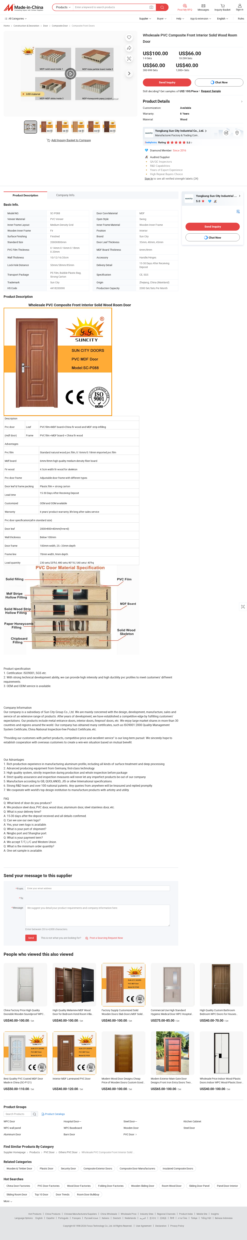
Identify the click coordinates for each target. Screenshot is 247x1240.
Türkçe (194, 1218)
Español (50, 1218)
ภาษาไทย (182, 1218)
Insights (215, 1213)
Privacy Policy (177, 1225)
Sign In (149, 178)
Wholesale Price (128, 1213)
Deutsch (117, 1218)
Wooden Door (131, 1128)
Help (178, 18)
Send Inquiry (167, 82)
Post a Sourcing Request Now (104, 938)
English (39, 1218)
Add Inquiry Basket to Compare (71, 140)
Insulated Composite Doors (178, 1168)
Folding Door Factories (111, 1185)
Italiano (105, 1218)
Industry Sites (146, 1213)
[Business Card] (238, 211)
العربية (143, 1218)
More (7, 1201)
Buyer (160, 18)
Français (76, 1218)
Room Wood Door (172, 1185)
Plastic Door (46, 1168)
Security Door (68, 1168)
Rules (241, 18)
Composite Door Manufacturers (137, 1168)
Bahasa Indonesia (224, 1218)
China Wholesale (109, 1213)
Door (45, 25)
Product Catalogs (54, 1114)
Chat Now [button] (221, 82)
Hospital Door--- (72, 1121)
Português (63, 1218)
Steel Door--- (130, 1121)
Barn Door (69, 1134)
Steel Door (189, 1128)
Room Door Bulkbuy (88, 1194)
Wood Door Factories (79, 1185)
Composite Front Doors (83, 25)
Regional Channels (166, 1213)
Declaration (161, 1225)
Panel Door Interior (227, 1185)
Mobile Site (202, 1213)
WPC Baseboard (73, 1128)
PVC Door (129, 1134)
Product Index (186, 1213)
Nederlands (130, 1218)
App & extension (199, 18)
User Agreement (144, 1225)
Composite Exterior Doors (98, 1168)
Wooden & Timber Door (19, 1168)
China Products (52, 1213)
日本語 (163, 1218)
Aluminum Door (12, 1134)
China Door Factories (18, 1185)
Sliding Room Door (17, 1194)
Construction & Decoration (26, 25)
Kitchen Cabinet (192, 1121)
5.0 (198, 201)
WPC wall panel (12, 1128)
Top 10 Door (41, 1194)
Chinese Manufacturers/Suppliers (80, 1213)
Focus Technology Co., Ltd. (100, 1225)
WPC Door (9, 1121)
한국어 (153, 1218)
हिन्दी (172, 1218)
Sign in (239, 9)
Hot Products (34, 1213)
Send (31, 938)
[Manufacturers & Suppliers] (23, 7)
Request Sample (211, 91)
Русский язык (91, 1218)
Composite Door (60, 25)
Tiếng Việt (206, 1218)
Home (7, 25)
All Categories (16, 18)
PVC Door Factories (48, 1185)
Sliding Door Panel (199, 1185)
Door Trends (62, 1194)
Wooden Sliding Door (142, 1185)
